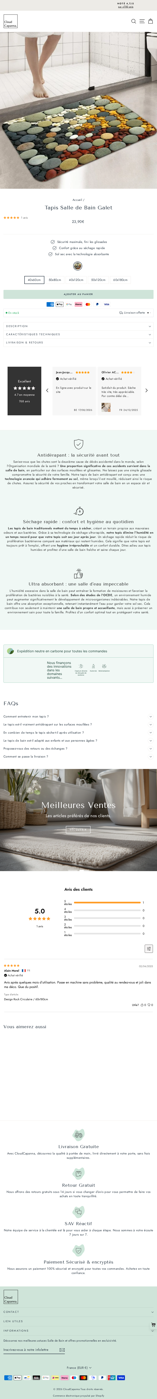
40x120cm (76, 280)
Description (17, 326)
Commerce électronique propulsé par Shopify (78, 1396)
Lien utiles (13, 1321)
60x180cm (120, 280)
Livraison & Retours (24, 342)
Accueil (77, 200)
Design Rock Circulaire (78, 266)
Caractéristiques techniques (33, 334)
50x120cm (98, 280)
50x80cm (55, 280)
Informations (16, 1331)
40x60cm (34, 280)
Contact (11, 1312)
